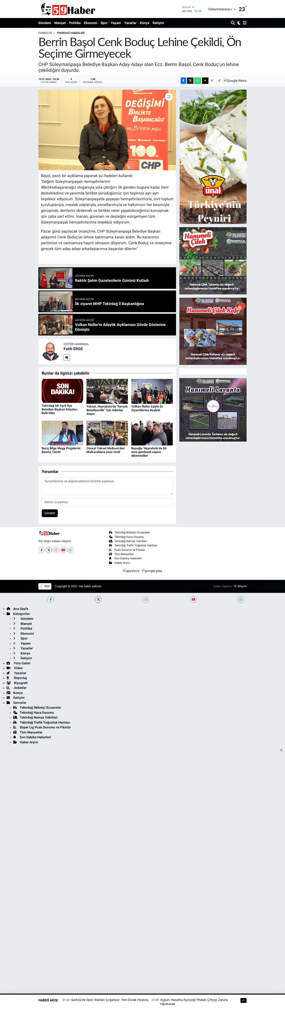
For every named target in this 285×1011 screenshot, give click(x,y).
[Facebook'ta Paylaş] (183, 80)
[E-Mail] (67, 357)
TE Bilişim (240, 586)
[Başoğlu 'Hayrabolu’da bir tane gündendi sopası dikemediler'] (152, 433)
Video (18, 668)
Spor (104, 23)
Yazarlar (130, 23)
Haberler (45, 32)
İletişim (158, 23)
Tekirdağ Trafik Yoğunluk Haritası (135, 545)
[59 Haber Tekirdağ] (77, 9)
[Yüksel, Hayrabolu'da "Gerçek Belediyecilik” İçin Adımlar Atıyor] (107, 391)
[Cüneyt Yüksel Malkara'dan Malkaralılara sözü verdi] (107, 433)
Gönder (49, 513)
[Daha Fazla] (205, 80)
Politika (75, 23)
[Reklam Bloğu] (213, 156)
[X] (49, 550)
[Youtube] (63, 550)
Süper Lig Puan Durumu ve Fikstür (45, 727)
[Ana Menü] (244, 23)
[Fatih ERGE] (51, 351)
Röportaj (20, 678)
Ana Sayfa (20, 609)
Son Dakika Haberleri (128, 558)
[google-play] (152, 571)
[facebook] (50, 599)
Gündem (44, 23)
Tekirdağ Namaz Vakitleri (130, 541)
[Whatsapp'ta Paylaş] (197, 80)
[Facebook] (41, 550)
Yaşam (116, 23)
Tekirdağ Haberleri (71, 32)
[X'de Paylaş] (190, 80)
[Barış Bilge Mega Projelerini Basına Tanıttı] (62, 433)
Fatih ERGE (73, 348)
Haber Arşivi (122, 563)
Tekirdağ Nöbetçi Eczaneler (132, 532)
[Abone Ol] (235, 80)
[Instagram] (56, 550)
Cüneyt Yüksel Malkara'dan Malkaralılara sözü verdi (105, 450)
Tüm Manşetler (124, 554)
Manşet (60, 23)
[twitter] (98, 599)
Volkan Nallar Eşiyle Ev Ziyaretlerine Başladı (147, 408)
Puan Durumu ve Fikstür (129, 550)
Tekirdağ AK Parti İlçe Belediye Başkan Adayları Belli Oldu (59, 409)
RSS (47, 586)
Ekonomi (90, 23)
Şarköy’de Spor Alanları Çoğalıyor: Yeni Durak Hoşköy (110, 1000)
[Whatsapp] (70, 550)
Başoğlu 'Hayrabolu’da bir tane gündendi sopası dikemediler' (149, 451)
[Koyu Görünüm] (238, 23)
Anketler (20, 688)
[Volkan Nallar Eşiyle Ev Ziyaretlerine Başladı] (152, 391)
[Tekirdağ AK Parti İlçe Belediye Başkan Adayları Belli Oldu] (62, 391)
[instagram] (145, 599)
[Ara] (233, 23)
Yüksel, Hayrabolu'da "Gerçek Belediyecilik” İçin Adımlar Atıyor (107, 410)
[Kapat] (282, 750)
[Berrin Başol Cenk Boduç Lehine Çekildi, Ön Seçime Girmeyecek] (107, 130)
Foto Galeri (21, 663)
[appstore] (131, 571)
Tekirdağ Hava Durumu (129, 537)
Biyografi (20, 683)
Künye (144, 23)
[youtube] (193, 599)
